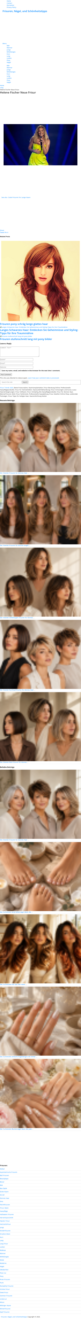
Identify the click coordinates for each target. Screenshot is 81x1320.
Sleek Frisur (4, 1292)
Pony (8, 60)
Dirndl (2, 1195)
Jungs (9, 50)
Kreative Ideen (5, 1234)
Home (9, 1)
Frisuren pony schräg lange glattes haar (24, 324)
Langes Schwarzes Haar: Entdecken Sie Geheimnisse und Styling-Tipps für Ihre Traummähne (39, 331)
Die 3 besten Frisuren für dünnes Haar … (14, 473)
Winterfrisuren (5, 1309)
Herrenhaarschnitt (6, 1218)
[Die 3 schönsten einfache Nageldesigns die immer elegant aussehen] (40, 1021)
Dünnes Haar (4, 1198)
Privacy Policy (11, 7)
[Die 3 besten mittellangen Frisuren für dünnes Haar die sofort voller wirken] (40, 582)
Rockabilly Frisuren (6, 1286)
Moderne (3, 1263)
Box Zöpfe (3, 1188)
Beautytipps (4, 1179)
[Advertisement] (40, 27)
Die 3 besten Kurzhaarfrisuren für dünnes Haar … (17, 690)
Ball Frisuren (4, 1175)
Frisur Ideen (4, 1208)
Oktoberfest (4, 1270)
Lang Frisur (4, 1244)
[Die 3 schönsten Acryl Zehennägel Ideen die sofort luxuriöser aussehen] (40, 876)
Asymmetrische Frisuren (8, 1172)
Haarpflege (4, 1211)
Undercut (3, 1299)
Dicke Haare (4, 1192)
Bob (8, 46)
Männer (9, 48)
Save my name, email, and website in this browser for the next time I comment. (31, 371)
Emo (1, 1201)
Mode (2, 1260)
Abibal (2, 1169)
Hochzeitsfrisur (5, 1224)
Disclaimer (10, 5)
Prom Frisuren (5, 1279)
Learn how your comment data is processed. (43, 378)
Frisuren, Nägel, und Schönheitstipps (25, 11)
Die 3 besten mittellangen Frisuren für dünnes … (17, 618)
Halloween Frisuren (7, 1214)
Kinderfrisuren (5, 1231)
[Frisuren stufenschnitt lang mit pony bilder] (40, 336)
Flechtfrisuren (5, 1205)
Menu (5, 43)
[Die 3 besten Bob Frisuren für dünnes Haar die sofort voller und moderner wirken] (40, 727)
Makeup (3, 1250)
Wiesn (2, 1302)
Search (25, 382)
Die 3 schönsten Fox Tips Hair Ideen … (13, 984)
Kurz (8, 54)
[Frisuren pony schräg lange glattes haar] (40, 280)
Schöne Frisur (5, 1289)
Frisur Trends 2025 (6, 388)
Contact (9, 3)
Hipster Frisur (5, 1221)
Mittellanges (11, 52)
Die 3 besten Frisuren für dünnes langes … (15, 545)
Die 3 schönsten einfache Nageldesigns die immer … (18, 1057)
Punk (1, 1283)
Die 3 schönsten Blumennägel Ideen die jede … (16, 1129)
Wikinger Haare (5, 1305)
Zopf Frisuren (4, 1312)
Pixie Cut (3, 1273)
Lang (8, 56)
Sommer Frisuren (6, 1296)
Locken (9, 58)
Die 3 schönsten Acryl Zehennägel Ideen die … (16, 912)
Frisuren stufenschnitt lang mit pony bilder (26, 339)
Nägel (9, 62)
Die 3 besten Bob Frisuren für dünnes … (14, 762)
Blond (2, 1182)
